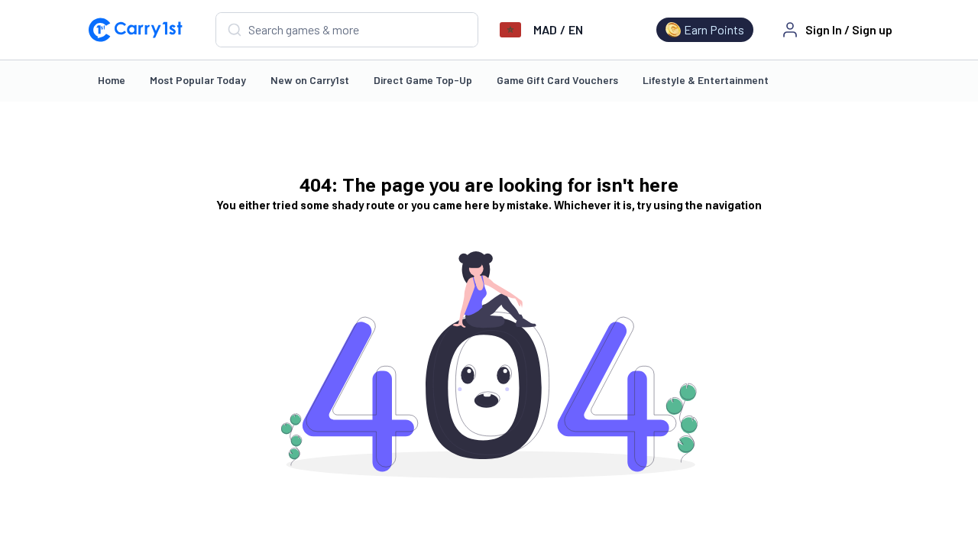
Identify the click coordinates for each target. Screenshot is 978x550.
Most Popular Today (198, 79)
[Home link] (135, 30)
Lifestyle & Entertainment (706, 79)
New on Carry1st (309, 79)
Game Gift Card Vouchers (557, 79)
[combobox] (347, 30)
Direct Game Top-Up (423, 79)
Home (111, 79)
